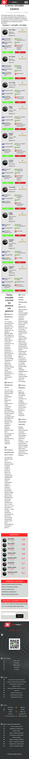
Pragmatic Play (22, 713)
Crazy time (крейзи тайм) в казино (18, 603)
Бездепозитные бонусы (16, 697)
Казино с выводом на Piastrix (17, 739)
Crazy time (16, 690)
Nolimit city (22, 711)
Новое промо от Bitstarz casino (10, 594)
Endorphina (10, 707)
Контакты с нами (14, 630)
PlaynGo (10, 713)
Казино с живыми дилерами (16, 733)
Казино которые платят (16, 692)
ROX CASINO (11, 543)
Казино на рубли (16, 737)
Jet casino (16, 669)
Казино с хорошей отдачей (16, 746)
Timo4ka (26, 12)
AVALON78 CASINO (12, 572)
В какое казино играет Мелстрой (16, 679)
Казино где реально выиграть (11, 724)
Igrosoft (22, 709)
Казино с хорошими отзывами (10, 586)
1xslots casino (16, 660)
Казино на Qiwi (16, 730)
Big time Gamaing (22, 716)
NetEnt (10, 711)
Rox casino (16, 662)
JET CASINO (11, 538)
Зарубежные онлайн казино (9, 591)
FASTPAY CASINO (12, 557)
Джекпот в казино (16, 686)
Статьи (5, 677)
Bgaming (23, 707)
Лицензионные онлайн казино (16, 743)
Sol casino (16, 667)
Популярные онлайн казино (16, 735)
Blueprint (10, 709)
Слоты (5, 705)
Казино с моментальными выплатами (12, 584)
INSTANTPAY (11, 562)
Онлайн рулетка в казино (16, 694)
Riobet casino (16, 665)
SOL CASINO (11, 548)
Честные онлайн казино (8, 589)
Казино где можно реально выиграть (16, 688)
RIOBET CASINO (12, 567)
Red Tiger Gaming (10, 716)
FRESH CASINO (12, 553)
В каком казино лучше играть (16, 606)
